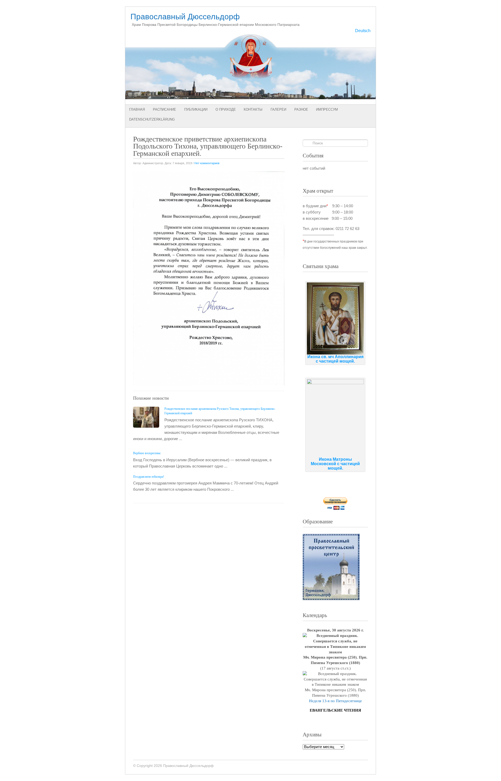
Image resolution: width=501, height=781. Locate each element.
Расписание (164, 109)
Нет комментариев (206, 163)
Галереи (278, 109)
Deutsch (363, 30)
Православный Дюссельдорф (185, 16)
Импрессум (327, 109)
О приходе (226, 109)
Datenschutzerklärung (152, 119)
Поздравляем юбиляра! (148, 476)
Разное (301, 109)
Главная (137, 109)
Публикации (195, 109)
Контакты (253, 109)
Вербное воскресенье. (147, 453)
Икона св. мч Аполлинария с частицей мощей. (335, 358)
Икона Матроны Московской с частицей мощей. (335, 463)
